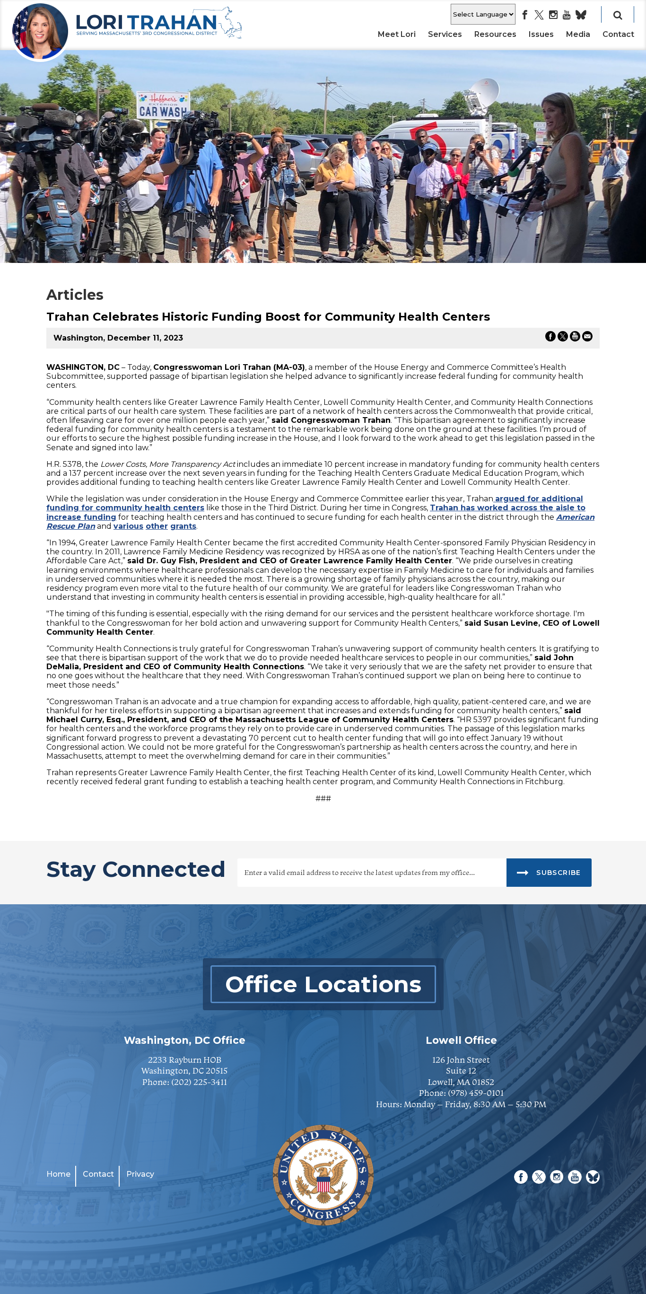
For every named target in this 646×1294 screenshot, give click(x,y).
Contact (618, 34)
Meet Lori (397, 34)
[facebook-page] (525, 15)
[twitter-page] (539, 15)
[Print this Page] (575, 338)
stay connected (136, 870)
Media (578, 34)
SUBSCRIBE (557, 872)
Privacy (140, 1174)
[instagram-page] (553, 15)
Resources (495, 34)
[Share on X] (563, 338)
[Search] (618, 14)
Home (58, 1174)
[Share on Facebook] (550, 338)
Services (445, 34)
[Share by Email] (587, 338)
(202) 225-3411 (199, 1081)
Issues (541, 34)
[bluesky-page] (581, 15)
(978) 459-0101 (476, 1092)
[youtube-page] (567, 15)
